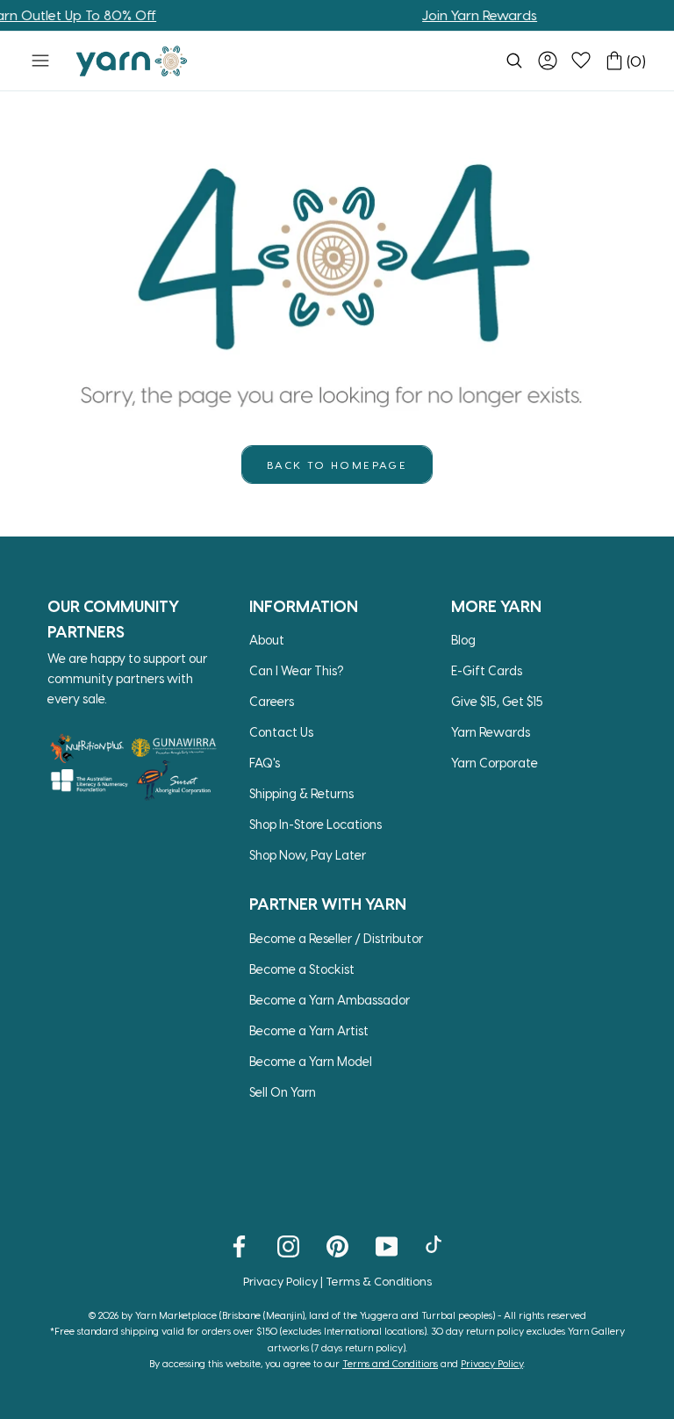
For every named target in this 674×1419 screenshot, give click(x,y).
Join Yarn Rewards (465, 15)
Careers (271, 701)
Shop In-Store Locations (315, 824)
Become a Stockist (302, 969)
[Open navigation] (40, 60)
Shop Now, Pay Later (307, 854)
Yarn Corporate (494, 762)
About (266, 639)
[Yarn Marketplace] (131, 61)
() (636, 61)
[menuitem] (514, 60)
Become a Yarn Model (310, 1061)
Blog (463, 639)
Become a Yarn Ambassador (329, 999)
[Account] (547, 60)
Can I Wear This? (296, 670)
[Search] (514, 60)
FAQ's (264, 762)
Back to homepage (337, 464)
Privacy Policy (280, 1280)
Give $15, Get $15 (497, 701)
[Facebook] (239, 1245)
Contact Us (281, 731)
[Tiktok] (436, 1245)
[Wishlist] (581, 60)
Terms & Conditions (379, 1280)
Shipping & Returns (301, 793)
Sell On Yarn (282, 1091)
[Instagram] (288, 1245)
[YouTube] (387, 1245)
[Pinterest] (337, 1245)
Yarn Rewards (490, 731)
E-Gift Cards (486, 670)
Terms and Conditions (390, 1363)
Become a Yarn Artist (309, 1030)
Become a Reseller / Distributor (336, 938)
